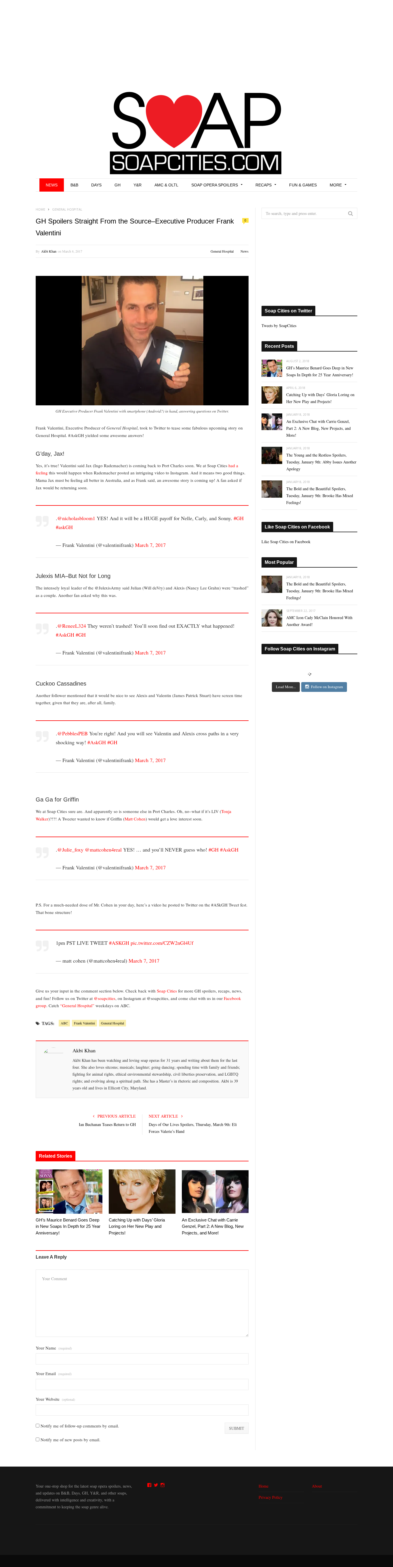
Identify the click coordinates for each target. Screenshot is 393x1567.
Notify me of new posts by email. (70, 1439)
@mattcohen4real (103, 849)
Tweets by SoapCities (279, 325)
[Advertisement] (196, 43)
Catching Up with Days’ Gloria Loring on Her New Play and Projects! (137, 1226)
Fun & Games (303, 185)
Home (263, 1486)
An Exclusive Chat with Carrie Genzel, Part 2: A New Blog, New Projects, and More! (213, 1226)
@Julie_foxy (70, 849)
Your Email (54, 1373)
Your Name (54, 1348)
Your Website (55, 1399)
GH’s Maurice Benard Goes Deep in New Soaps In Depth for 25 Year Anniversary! (68, 1226)
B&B (74, 185)
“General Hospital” (77, 1005)
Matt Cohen (135, 819)
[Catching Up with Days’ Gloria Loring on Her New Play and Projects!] (142, 1191)
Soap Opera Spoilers (214, 185)
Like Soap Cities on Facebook (297, 526)
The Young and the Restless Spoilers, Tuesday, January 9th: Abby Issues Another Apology (321, 462)
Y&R (137, 185)
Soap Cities (167, 991)
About (317, 1486)
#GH (239, 518)
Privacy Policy (271, 1497)
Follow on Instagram (327, 686)
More (336, 185)
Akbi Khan (48, 251)
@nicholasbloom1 (76, 518)
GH (118, 185)
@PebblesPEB (72, 733)
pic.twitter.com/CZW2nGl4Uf (162, 942)
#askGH (64, 527)
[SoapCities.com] (196, 132)
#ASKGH (119, 942)
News (52, 185)
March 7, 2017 (150, 544)
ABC (64, 1023)
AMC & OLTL (166, 185)
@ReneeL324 (71, 625)
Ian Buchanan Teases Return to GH (107, 1124)
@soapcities (104, 998)
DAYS (96, 185)
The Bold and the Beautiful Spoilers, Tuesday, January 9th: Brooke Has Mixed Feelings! (319, 495)
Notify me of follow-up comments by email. (80, 1426)
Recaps (263, 185)
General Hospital (222, 251)
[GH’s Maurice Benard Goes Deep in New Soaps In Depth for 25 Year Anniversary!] (69, 1191)
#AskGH (65, 634)
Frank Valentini (84, 1023)
